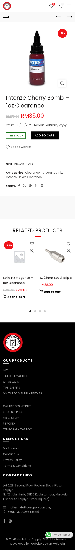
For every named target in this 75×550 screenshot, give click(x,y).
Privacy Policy (12, 460)
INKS (6, 370)
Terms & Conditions (17, 466)
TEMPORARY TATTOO (17, 429)
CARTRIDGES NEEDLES (17, 406)
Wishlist (53, 4)
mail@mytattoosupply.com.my (29, 507)
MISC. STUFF (11, 418)
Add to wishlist (21, 147)
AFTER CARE (11, 382)
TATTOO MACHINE (15, 376)
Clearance (32, 173)
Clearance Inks (53, 173)
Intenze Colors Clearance (24, 177)
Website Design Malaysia (47, 544)
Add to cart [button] (16, 297)
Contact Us (11, 454)
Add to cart (44, 135)
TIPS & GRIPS (11, 388)
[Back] (6, 17)
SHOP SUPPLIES (13, 412)
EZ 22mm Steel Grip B (56, 277)
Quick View (32, 250)
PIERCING (9, 424)
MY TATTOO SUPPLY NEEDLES (22, 393)
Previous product (59, 17)
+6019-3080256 (18, 512)
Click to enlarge (62, 83)
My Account (11, 448)
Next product (69, 17)
